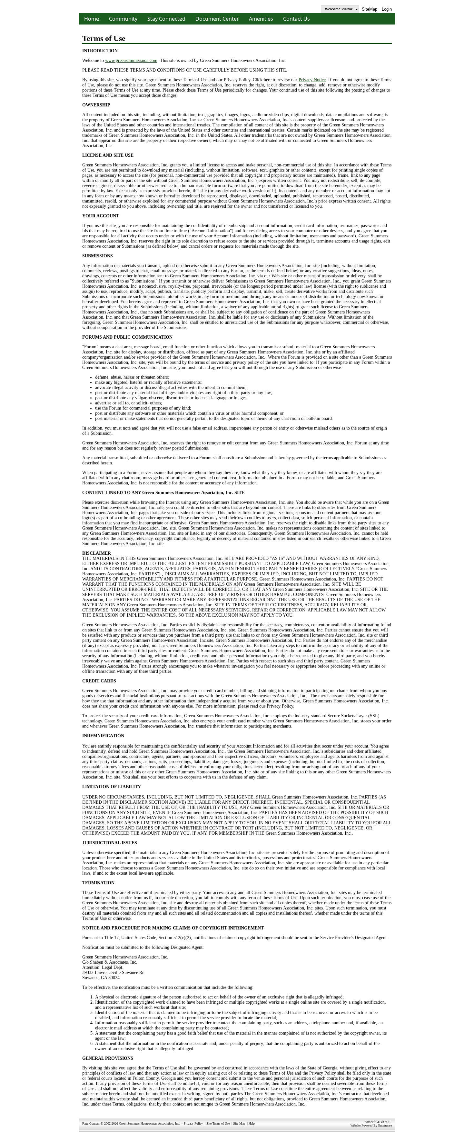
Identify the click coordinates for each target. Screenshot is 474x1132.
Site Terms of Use (218, 1123)
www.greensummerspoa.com (131, 60)
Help (252, 1123)
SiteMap (369, 9)
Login (387, 9)
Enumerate (385, 1125)
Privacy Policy (193, 1123)
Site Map (239, 1123)
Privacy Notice (312, 79)
